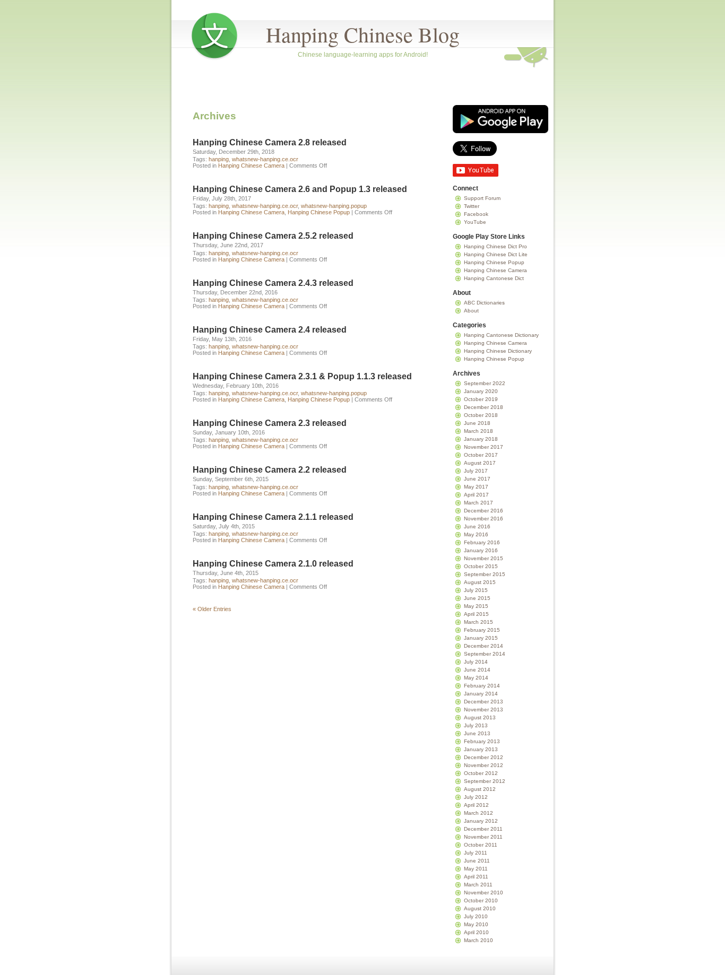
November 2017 (483, 447)
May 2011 (476, 869)
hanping (219, 159)
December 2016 (483, 510)
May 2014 (476, 678)
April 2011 (476, 877)
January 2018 (481, 439)
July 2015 (476, 590)
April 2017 (476, 495)
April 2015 (476, 614)
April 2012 (476, 805)
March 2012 (478, 813)
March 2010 (478, 940)
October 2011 (480, 845)
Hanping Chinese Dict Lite (496, 254)
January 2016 (481, 550)
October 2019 (481, 399)
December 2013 (483, 701)
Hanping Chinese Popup (319, 212)
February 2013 (482, 741)
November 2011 (483, 837)
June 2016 (477, 526)
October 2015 (481, 566)
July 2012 (476, 797)
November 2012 (483, 765)
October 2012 (481, 773)
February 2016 (482, 542)
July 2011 (475, 853)
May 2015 (476, 606)
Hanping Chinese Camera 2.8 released (270, 142)
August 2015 (480, 582)
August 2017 (480, 463)
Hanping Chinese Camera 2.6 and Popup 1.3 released (300, 189)
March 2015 (478, 622)
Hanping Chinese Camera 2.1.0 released (273, 563)
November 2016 (483, 518)
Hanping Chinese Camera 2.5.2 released (273, 235)
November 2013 (483, 709)
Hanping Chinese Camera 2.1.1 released (273, 516)
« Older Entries (212, 609)
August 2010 (480, 908)
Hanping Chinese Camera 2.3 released (270, 423)
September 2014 (484, 654)
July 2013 (476, 725)
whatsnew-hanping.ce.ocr (265, 159)
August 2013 (480, 717)
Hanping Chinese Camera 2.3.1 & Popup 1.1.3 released (302, 376)
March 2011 (478, 884)
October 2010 (481, 900)
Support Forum (482, 198)
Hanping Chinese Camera (251, 165)
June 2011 (477, 861)
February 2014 (482, 686)
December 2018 (483, 407)
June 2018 (477, 423)
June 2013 (477, 733)
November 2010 (483, 892)
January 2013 (481, 749)
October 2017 (481, 455)
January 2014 (481, 694)
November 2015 (483, 558)
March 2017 (478, 503)
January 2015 (481, 638)
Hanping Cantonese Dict (494, 278)
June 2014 (477, 670)
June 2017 (477, 479)
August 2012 (480, 789)
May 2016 (476, 534)
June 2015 (477, 598)
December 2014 (483, 646)
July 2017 (476, 471)
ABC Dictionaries (484, 303)
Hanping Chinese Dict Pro (495, 246)
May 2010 (476, 924)
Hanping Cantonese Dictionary (501, 335)
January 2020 (481, 391)
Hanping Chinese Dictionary (498, 351)
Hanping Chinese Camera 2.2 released (270, 469)
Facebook (476, 214)
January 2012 (481, 821)
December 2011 (483, 829)
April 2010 (476, 932)
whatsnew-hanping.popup (334, 206)
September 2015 (484, 574)
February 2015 (482, 630)
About (471, 311)
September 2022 (484, 383)
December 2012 (483, 757)
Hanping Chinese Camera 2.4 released (270, 329)
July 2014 (476, 662)
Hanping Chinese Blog (363, 34)
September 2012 (484, 781)
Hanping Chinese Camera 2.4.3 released (273, 283)
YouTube (475, 222)
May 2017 (476, 487)
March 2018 (478, 431)
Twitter (471, 206)
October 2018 (481, 415)
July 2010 (476, 916)
